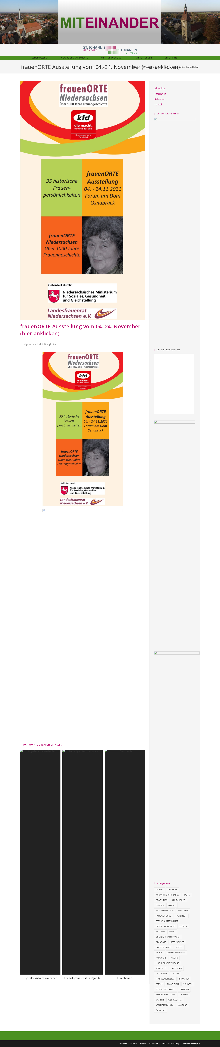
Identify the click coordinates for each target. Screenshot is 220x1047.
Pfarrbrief (160, 94)
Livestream (176, 968)
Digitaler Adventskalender (40, 978)
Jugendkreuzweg (176, 952)
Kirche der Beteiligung (167, 963)
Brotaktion (161, 900)
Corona (160, 905)
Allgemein (28, 344)
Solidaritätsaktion (165, 989)
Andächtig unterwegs (167, 895)
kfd (39, 344)
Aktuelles (159, 88)
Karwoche (161, 958)
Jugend (159, 952)
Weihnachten (175, 1000)
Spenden (184, 989)
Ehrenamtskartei (164, 910)
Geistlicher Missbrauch (168, 937)
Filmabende (124, 978)
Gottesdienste (163, 947)
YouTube (182, 1005)
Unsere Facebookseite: (168, 349)
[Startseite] (128, 67)
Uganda (184, 994)
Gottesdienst (177, 942)
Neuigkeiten (50, 344)
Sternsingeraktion (165, 994)
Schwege (187, 984)
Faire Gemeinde (163, 916)
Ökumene (160, 1010)
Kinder (174, 958)
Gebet (172, 931)
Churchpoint (178, 900)
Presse (159, 984)
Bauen (187, 895)
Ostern (175, 973)
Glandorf (161, 942)
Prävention (173, 984)
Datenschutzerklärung (170, 1043)
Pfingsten (184, 979)
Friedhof (160, 931)
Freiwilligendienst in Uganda (82, 978)
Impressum (153, 1043)
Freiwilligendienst (165, 926)
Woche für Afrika (164, 1005)
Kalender (159, 99)
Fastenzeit (181, 916)
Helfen (179, 947)
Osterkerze (161, 973)
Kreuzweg (161, 968)
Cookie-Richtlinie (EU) (191, 1043)
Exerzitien (183, 910)
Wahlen (160, 1000)
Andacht (172, 889)
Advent (159, 889)
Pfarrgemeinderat (165, 979)
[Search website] (189, 58)
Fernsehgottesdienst (167, 921)
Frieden (183, 926)
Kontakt (158, 104)
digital (172, 905)
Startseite (123, 1043)
